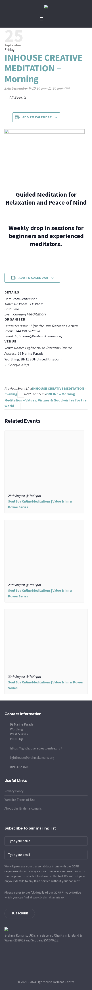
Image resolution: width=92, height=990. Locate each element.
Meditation (36, 314)
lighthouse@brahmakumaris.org (32, 757)
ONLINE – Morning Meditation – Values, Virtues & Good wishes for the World (45, 400)
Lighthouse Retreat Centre (48, 348)
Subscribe (19, 913)
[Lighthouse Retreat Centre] (46, 7)
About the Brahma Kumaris (23, 808)
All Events (17, 97)
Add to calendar (37, 117)
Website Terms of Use (20, 800)
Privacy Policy (13, 791)
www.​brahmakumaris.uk (48, 897)
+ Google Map (16, 365)
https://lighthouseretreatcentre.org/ (36, 748)
